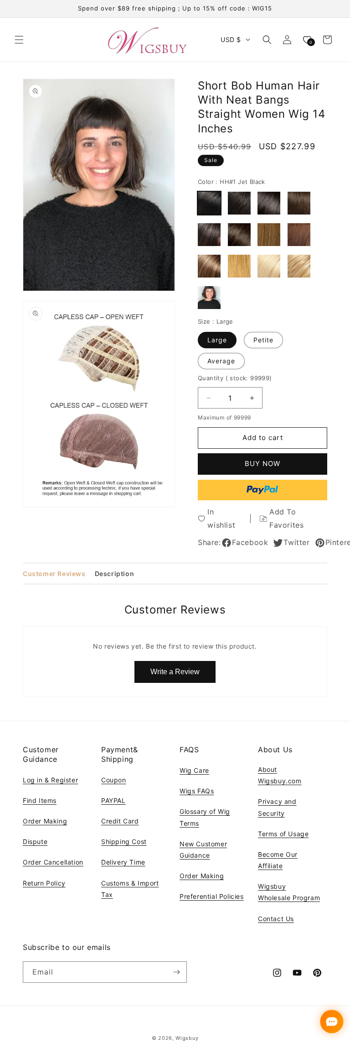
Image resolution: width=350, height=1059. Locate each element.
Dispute (35, 841)
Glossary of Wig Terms (205, 817)
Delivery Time (123, 862)
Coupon (113, 780)
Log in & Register (50, 780)
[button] (19, 40)
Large (217, 340)
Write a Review (175, 672)
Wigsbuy (186, 1038)
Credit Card (120, 821)
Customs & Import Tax (130, 888)
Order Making (45, 821)
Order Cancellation (53, 862)
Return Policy (44, 883)
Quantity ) (235, 378)
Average (221, 361)
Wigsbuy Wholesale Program (289, 892)
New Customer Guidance (203, 849)
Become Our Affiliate (278, 860)
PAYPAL (113, 800)
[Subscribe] (176, 972)
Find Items (40, 800)
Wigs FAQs (197, 791)
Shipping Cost (124, 841)
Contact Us (276, 919)
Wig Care (194, 770)
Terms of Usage (283, 834)
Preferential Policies (212, 896)
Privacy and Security (277, 807)
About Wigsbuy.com (280, 775)
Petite (263, 340)
